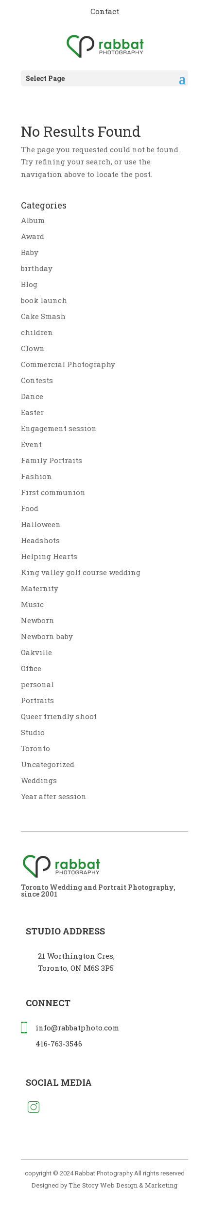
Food (29, 508)
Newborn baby (47, 636)
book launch (44, 300)
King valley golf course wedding (80, 572)
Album (33, 220)
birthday (36, 268)
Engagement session (59, 428)
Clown (33, 348)
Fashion (36, 476)
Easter (32, 412)
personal (37, 684)
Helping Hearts (49, 556)
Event (31, 444)
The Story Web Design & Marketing (123, 1185)
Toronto (35, 748)
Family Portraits (51, 460)
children (37, 332)
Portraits (37, 700)
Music (32, 604)
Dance (32, 396)
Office (31, 668)
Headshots (40, 540)
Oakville (36, 652)
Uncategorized (47, 764)
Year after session (54, 796)
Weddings (39, 780)
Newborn (37, 620)
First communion (53, 492)
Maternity (39, 588)
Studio (33, 732)
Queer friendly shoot (59, 716)
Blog (29, 284)
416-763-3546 (58, 1043)
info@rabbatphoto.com (77, 1027)
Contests (37, 380)
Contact (104, 11)
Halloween (41, 524)
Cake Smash (43, 316)
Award (32, 236)
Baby (29, 252)
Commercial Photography (68, 364)
